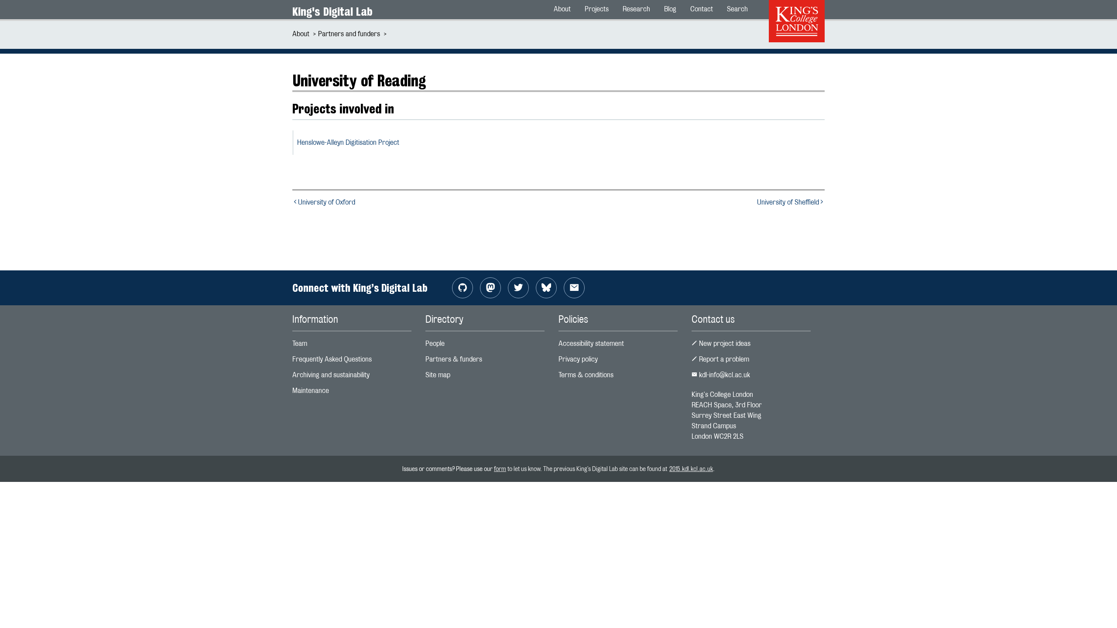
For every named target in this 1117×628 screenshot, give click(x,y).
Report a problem (723, 359)
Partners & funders (453, 359)
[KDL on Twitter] (518, 287)
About (300, 34)
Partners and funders (349, 34)
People (435, 343)
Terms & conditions (585, 375)
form (500, 468)
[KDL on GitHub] (462, 287)
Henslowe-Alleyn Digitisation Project (348, 142)
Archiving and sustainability (331, 375)
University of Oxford (326, 202)
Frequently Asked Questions (332, 359)
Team (299, 343)
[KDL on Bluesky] (546, 287)
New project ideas (723, 343)
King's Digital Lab (332, 11)
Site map (437, 375)
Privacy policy (578, 359)
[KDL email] (574, 287)
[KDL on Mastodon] (490, 287)
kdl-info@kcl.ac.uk (723, 375)
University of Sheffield (788, 202)
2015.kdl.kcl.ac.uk (691, 468)
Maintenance (310, 390)
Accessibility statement (591, 343)
